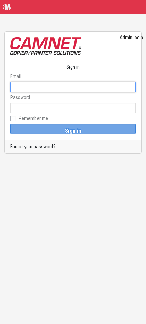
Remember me (33, 118)
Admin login (131, 37)
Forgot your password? (33, 146)
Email (15, 76)
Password (20, 97)
